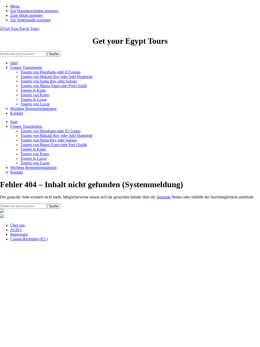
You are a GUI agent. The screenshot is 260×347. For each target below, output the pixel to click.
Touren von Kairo (34, 95)
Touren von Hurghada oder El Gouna (50, 72)
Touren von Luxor (35, 104)
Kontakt (16, 113)
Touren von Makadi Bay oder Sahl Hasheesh (56, 76)
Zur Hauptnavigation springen (34, 11)
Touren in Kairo (33, 90)
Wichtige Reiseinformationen (33, 108)
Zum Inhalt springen (26, 15)
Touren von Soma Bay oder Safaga (48, 81)
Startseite (163, 197)
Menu (15, 6)
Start (14, 63)
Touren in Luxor (33, 99)
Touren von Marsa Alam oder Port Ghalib (53, 86)
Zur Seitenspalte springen (30, 20)
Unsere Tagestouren (26, 67)
